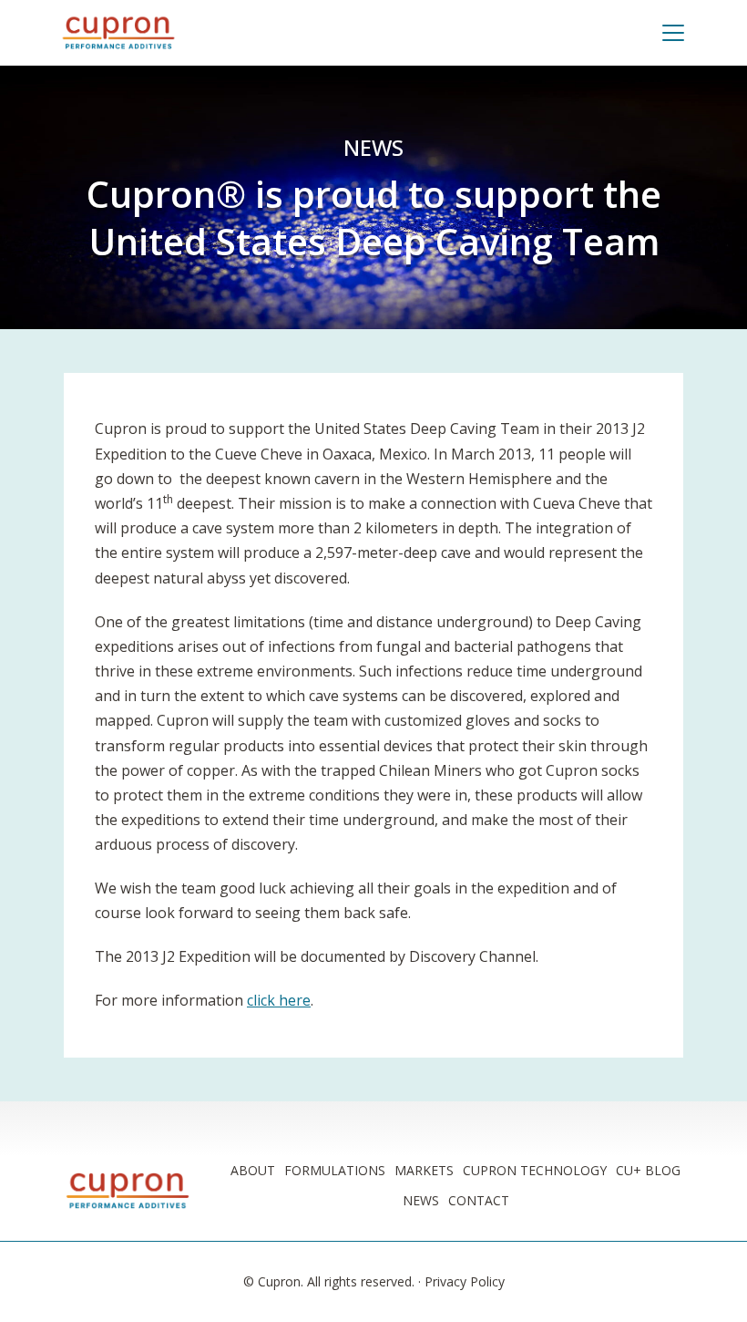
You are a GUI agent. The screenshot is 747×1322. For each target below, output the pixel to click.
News (373, 147)
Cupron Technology (535, 1170)
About (252, 1170)
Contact (478, 1200)
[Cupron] (118, 33)
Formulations (334, 1170)
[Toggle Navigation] (680, 32)
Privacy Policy (465, 1281)
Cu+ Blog (648, 1170)
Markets (424, 1170)
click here (279, 1000)
